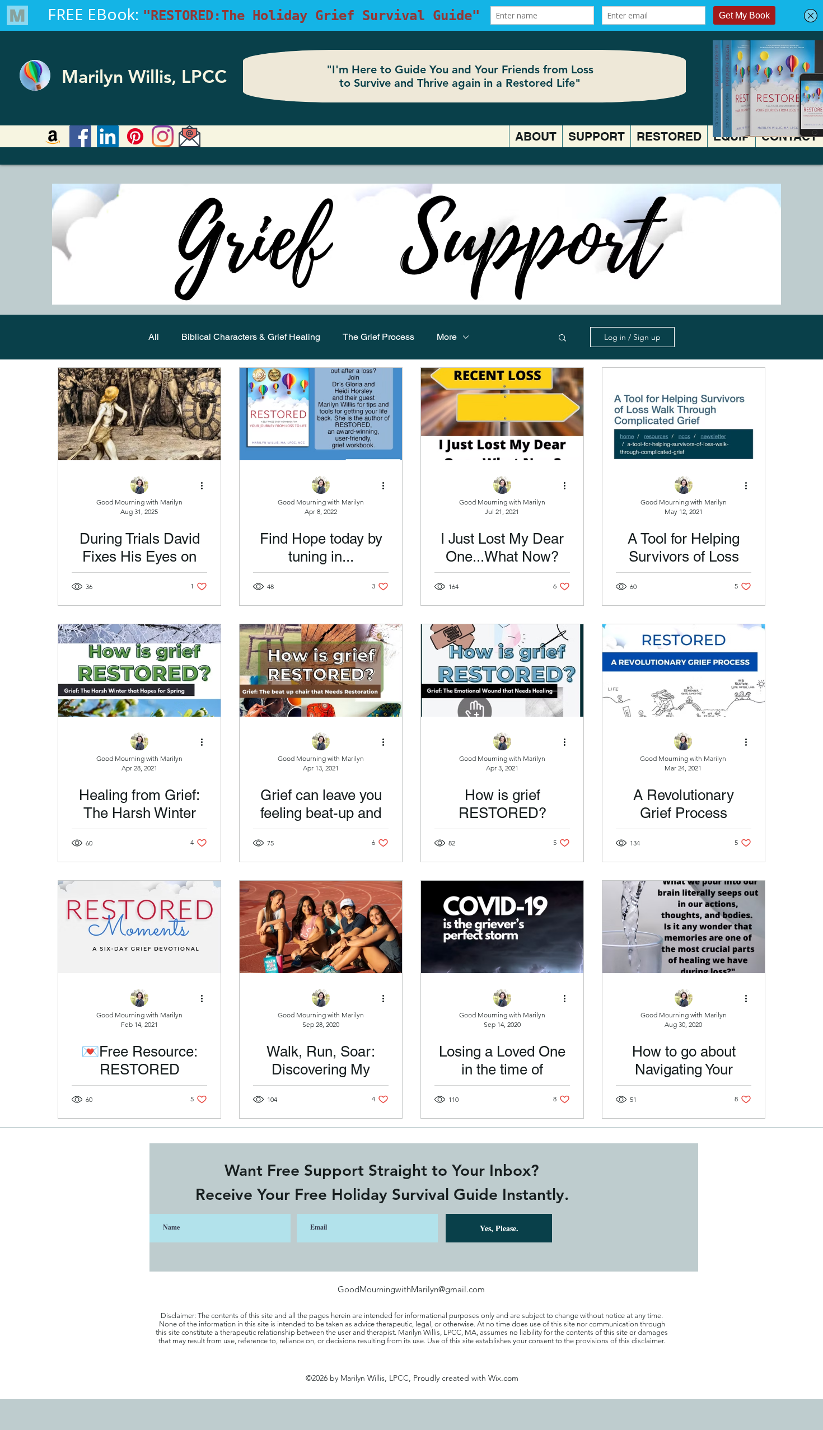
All (153, 336)
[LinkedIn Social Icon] (108, 136)
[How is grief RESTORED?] (502, 670)
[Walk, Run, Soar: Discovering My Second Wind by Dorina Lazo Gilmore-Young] (321, 927)
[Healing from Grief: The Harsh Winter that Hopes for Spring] (139, 670)
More (447, 336)
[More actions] (205, 485)
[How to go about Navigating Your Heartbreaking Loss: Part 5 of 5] (683, 927)
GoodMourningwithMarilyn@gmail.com (411, 1289)
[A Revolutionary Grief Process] (683, 670)
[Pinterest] (135, 136)
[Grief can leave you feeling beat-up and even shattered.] (321, 670)
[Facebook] (80, 136)
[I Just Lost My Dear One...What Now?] (502, 414)
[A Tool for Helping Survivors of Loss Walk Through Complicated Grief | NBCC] (683, 414)
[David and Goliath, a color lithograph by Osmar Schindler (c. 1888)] (139, 414)
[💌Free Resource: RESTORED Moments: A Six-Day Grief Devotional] (139, 927)
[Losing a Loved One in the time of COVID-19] (502, 927)
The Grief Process (378, 336)
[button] (562, 338)
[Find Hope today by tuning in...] (321, 414)
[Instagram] (163, 136)
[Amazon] (53, 136)
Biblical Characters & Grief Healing (250, 336)
